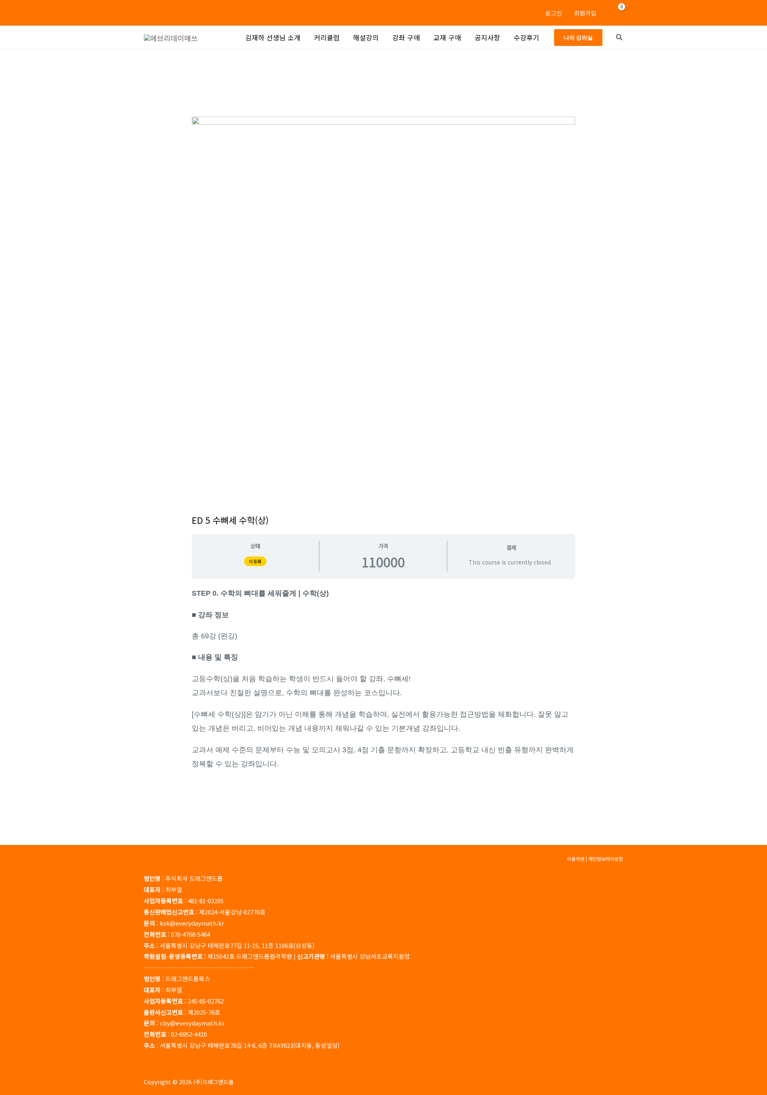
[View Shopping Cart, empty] (616, 13)
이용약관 (575, 858)
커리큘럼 (327, 37)
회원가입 (585, 13)
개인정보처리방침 (605, 858)
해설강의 (366, 37)
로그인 (553, 13)
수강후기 (526, 37)
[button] (578, 37)
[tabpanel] (383, 678)
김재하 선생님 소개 (272, 37)
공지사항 (487, 37)
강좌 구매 (406, 37)
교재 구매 (447, 37)
